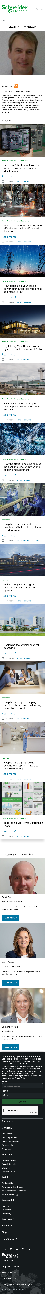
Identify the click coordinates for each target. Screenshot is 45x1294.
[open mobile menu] (42, 9)
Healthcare (6, 519)
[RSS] (16, 87)
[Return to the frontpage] (14, 9)
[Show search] (37, 9)
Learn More (10, 918)
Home (3, 20)
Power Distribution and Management (16, 160)
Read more (8, 176)
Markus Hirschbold (24, 181)
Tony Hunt (37, 540)
